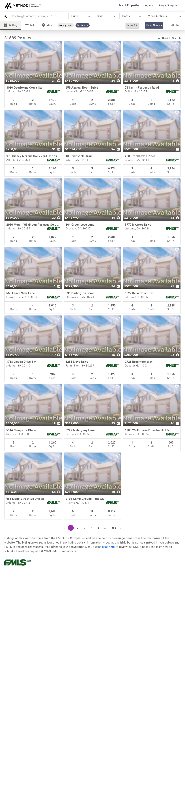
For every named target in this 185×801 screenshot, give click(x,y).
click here (108, 547)
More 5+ (132, 25)
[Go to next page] (121, 528)
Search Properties (129, 5)
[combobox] (38, 16)
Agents (149, 5)
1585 (113, 527)
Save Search (154, 25)
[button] (83, 25)
